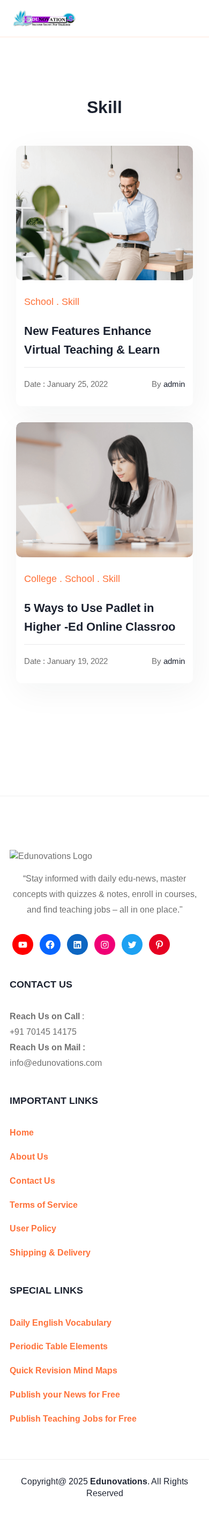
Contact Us (32, 1180)
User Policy (33, 1228)
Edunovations (118, 1481)
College (40, 578)
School (39, 301)
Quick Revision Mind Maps (63, 1370)
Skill (70, 301)
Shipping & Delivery (50, 1252)
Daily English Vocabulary (60, 1322)
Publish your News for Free (65, 1394)
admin (174, 384)
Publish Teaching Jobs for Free (73, 1418)
